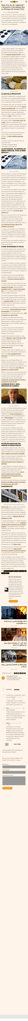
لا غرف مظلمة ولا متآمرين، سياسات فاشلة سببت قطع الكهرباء (15, 622)
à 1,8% (9, 116)
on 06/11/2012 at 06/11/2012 (15, 708)
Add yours (16, 689)
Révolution (3, 573)
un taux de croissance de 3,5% (13, 54)
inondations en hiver (6, 289)
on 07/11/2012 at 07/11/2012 (15, 723)
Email (5, 770)
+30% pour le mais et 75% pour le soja (15, 338)
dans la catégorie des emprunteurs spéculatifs (12, 453)
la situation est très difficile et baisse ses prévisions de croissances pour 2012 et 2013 (13, 482)
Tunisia (7, 573)
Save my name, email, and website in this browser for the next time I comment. (12, 759)
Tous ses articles (13, 601)
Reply (13, 699)
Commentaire (7, 775)
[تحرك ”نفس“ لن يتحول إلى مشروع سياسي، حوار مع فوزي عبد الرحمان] (14, 634)
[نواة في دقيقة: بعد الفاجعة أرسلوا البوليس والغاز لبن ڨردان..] (14, 656)
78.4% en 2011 (16, 544)
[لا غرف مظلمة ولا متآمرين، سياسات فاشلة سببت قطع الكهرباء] (14, 612)
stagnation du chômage (7, 287)
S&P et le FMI (4, 507)
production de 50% (8, 301)
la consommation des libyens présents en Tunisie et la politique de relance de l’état (13, 379)
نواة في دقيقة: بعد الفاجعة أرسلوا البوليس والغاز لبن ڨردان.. (14, 666)
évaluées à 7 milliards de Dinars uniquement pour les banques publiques (14, 524)
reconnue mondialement (16, 414)
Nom (5, 764)
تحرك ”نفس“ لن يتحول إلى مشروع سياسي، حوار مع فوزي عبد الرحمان (15, 644)
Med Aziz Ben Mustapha (13, 12)
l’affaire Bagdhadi (8, 417)
